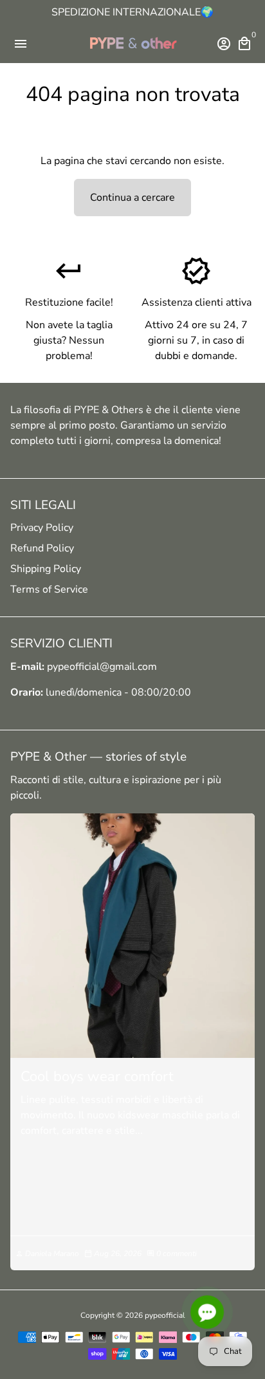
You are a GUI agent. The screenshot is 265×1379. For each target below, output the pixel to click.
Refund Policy (42, 548)
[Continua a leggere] (132, 935)
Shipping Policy (45, 569)
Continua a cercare (132, 197)
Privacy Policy (41, 528)
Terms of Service (49, 589)
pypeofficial (165, 1315)
